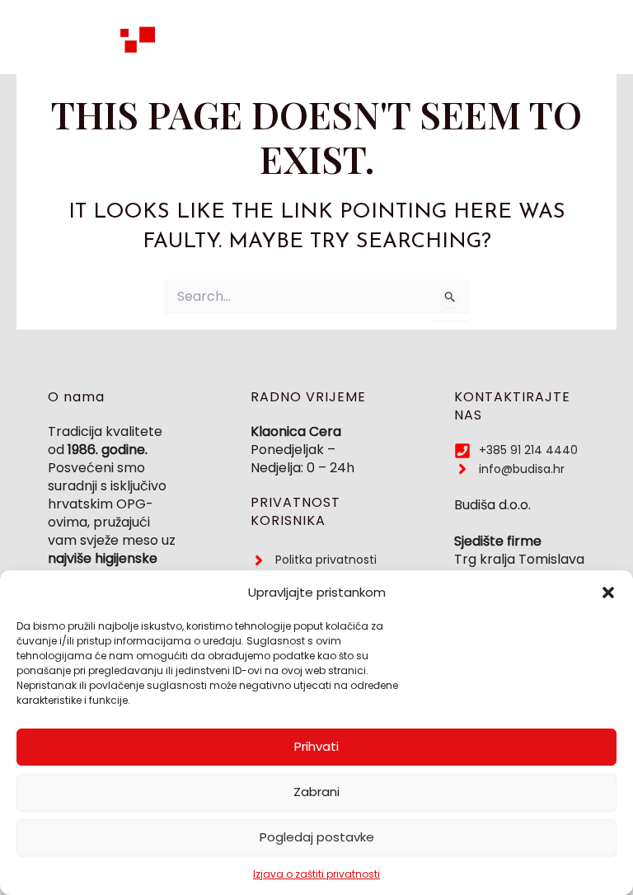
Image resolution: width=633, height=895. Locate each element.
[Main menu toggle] (593, 37)
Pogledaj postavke (317, 837)
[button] (608, 592)
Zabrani (316, 791)
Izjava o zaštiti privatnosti (316, 874)
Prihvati (316, 746)
